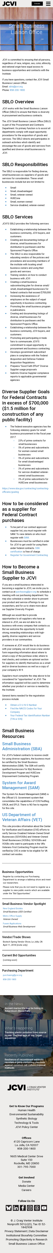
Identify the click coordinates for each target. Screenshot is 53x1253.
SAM (26, 537)
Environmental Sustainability (26, 1114)
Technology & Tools (26, 1122)
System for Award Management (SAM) (21, 785)
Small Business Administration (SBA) (22, 746)
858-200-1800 (17, 90)
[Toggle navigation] (48, 4)
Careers (26, 1190)
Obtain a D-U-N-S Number (23, 705)
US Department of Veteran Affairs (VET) (22, 817)
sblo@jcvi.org (16, 86)
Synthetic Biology (26, 1118)
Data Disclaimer (38, 1231)
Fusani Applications (12, 923)
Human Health (26, 1110)
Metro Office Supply (12, 916)
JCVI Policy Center (26, 1127)
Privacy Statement (16, 1231)
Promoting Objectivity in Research (26, 1239)
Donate (37, 4)
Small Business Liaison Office (27, 1243)
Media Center (26, 1185)
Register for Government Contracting (29, 555)
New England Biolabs (13, 908)
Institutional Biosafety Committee (26, 1235)
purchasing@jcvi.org (26, 591)
